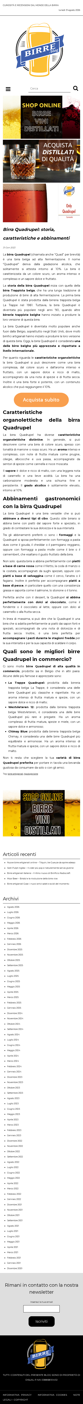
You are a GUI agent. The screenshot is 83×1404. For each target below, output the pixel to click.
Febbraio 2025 (14, 1002)
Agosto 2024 (13, 1034)
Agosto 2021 (13, 1225)
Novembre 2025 (15, 954)
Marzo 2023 (13, 1124)
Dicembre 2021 (14, 1204)
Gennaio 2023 (14, 1135)
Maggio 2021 (13, 1241)
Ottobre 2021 (13, 1215)
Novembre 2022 (15, 1146)
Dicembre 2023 (14, 1077)
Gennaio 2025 (14, 1007)
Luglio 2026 (13, 912)
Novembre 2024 (15, 1018)
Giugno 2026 (13, 917)
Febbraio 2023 (14, 1130)
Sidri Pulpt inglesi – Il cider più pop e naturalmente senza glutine (40, 868)
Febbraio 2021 (14, 1257)
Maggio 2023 (13, 1114)
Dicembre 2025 (14, 949)
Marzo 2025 (13, 997)
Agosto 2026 (13, 907)
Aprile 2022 (12, 1183)
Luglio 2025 (13, 976)
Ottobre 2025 (13, 960)
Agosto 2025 (13, 970)
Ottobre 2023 (13, 1087)
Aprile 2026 (12, 928)
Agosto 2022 (13, 1162)
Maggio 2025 (13, 986)
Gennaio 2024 (14, 1071)
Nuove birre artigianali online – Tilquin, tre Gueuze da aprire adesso (41, 862)
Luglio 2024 (13, 1039)
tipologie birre (31, 773)
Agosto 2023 (13, 1098)
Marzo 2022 (13, 1188)
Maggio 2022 (13, 1178)
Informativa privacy (17, 1394)
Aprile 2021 (12, 1247)
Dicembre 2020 (14, 1268)
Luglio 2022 (13, 1167)
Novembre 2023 (15, 1082)
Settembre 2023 (15, 1093)
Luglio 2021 (12, 1231)
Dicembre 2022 (14, 1140)
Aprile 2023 (12, 1119)
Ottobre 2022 (13, 1151)
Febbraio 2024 (14, 1066)
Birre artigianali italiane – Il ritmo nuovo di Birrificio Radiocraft (38, 873)
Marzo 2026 (13, 933)
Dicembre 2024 (15, 1013)
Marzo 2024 (13, 1061)
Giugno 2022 (13, 1172)
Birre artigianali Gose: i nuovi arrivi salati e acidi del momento (38, 883)
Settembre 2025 (15, 965)
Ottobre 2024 (13, 1024)
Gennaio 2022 (14, 1199)
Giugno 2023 (13, 1109)
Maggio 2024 (13, 1050)
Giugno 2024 (13, 1045)
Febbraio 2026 (14, 938)
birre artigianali (15, 773)
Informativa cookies (52, 1394)
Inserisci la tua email (41, 1301)
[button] (75, 88)
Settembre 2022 (15, 1156)
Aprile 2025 (12, 992)
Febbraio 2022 (14, 1194)
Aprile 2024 (13, 1055)
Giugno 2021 (13, 1236)
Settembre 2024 (15, 1029)
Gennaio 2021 (14, 1263)
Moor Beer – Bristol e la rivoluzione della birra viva (32, 878)
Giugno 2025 (13, 981)
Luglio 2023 (13, 1103)
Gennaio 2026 (14, 944)
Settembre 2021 (15, 1220)
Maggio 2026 (13, 922)
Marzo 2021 (12, 1252)
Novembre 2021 (15, 1209)
